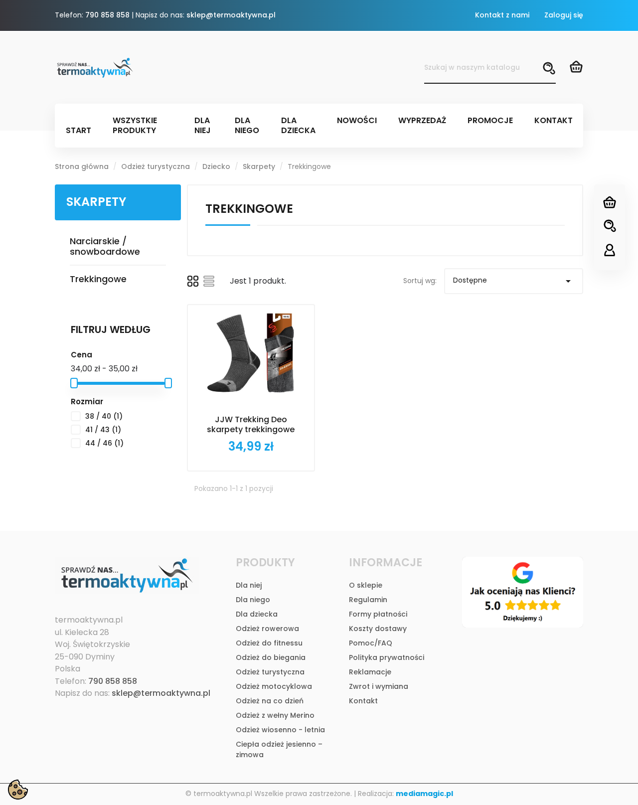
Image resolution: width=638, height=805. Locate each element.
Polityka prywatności (386, 657)
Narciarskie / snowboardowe (105, 246)
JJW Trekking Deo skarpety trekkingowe (251, 424)
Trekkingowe (98, 279)
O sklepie (365, 585)
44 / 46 (104, 443)
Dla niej (249, 585)
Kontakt (363, 701)
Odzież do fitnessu (269, 643)
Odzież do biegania (271, 657)
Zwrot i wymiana (378, 686)
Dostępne (513, 281)
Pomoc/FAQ (370, 643)
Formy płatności (378, 614)
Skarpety (96, 201)
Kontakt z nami (502, 15)
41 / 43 (103, 430)
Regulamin (368, 600)
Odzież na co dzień (270, 701)
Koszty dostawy (378, 629)
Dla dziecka (257, 614)
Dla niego (253, 600)
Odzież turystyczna (270, 672)
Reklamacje (370, 672)
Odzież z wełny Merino (275, 715)
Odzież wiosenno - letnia (280, 730)
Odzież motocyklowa (274, 686)
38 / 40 (104, 416)
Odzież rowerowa (267, 629)
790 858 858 (107, 15)
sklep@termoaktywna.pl (231, 15)
